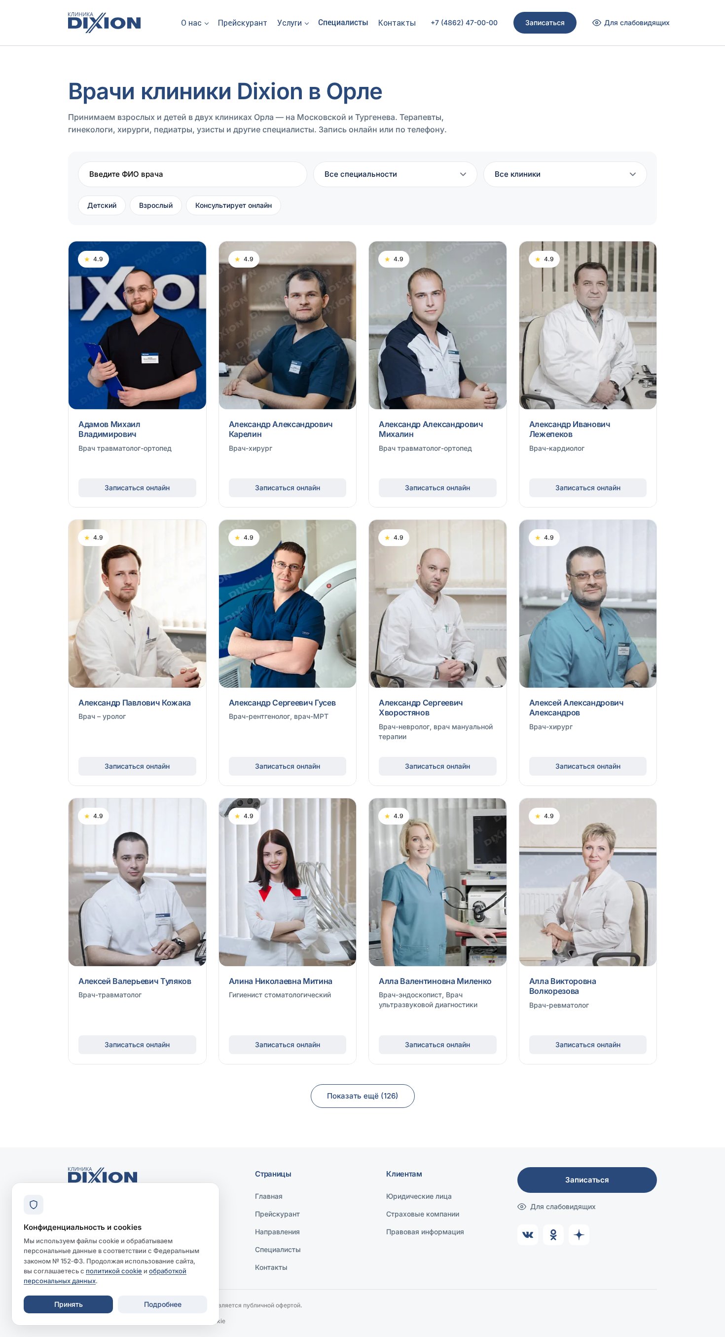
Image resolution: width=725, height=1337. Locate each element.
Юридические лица (419, 1196)
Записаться (545, 22)
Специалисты (343, 22)
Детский (101, 205)
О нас (191, 23)
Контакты (397, 23)
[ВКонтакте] (527, 1234)
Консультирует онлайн (233, 205)
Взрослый (156, 205)
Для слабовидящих (563, 1206)
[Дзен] (579, 1234)
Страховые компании (422, 1214)
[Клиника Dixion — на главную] (104, 22)
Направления (277, 1231)
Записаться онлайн (137, 487)
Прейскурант (242, 23)
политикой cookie (114, 1271)
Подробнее (162, 1304)
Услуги (289, 23)
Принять (68, 1304)
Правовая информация (425, 1231)
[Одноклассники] (553, 1234)
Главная (269, 1196)
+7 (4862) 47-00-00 (464, 23)
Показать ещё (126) (363, 1096)
